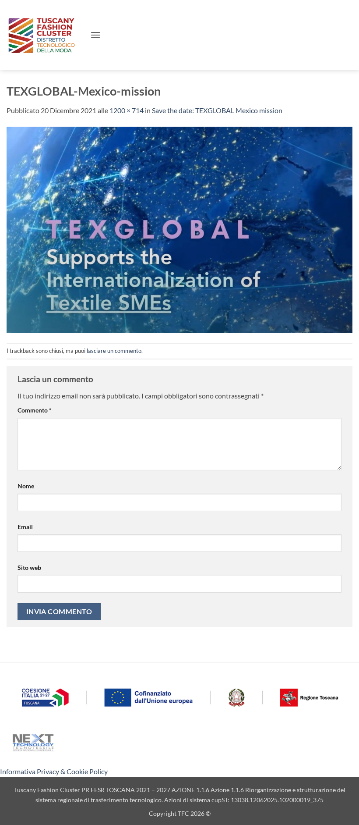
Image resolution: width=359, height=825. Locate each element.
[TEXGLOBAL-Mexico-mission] (179, 228)
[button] (95, 35)
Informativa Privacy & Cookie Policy (54, 771)
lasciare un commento (114, 350)
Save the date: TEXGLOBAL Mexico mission (217, 110)
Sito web (29, 567)
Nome (26, 486)
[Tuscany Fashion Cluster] (45, 35)
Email (25, 526)
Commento (35, 410)
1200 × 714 (126, 110)
